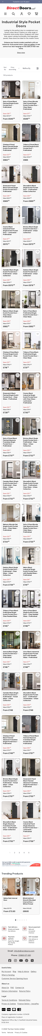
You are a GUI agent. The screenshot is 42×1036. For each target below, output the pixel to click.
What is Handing (8, 975)
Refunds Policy (24, 1000)
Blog (14, 971)
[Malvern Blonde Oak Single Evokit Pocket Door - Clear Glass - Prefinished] (11, 513)
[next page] (32, 852)
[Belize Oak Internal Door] (11, 887)
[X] (32, 960)
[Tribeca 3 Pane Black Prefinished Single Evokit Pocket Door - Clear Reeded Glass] (11, 599)
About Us (5, 987)
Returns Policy (24, 991)
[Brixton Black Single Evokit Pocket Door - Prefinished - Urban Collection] (31, 215)
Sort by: (10, 68)
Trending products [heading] (12, 873)
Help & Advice (23, 971)
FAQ (12, 987)
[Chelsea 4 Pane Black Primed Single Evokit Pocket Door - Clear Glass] (11, 340)
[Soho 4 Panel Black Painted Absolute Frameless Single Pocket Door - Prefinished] (11, 427)
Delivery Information (10, 991)
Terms (4, 1032)
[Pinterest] (27, 960)
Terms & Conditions (9, 1000)
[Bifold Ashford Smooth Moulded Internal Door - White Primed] (31, 887)
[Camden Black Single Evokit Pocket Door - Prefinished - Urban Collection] (11, 258)
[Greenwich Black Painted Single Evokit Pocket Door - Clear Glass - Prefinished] (11, 382)
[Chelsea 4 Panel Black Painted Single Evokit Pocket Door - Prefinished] (11, 133)
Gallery (33, 971)
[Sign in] (21, 13)
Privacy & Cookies (9, 1004)
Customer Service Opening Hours (15, 978)
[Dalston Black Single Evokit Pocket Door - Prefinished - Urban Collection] (31, 258)
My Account (6, 971)
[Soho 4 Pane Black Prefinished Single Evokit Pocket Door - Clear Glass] (31, 299)
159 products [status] (8, 75)
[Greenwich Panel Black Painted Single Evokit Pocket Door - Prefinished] (11, 174)
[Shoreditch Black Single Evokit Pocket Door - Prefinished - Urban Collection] (31, 174)
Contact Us (19, 987)
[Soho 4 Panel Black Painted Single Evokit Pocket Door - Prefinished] (11, 90)
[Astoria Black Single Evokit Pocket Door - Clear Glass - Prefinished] (11, 640)
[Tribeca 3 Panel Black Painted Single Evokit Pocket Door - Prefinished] (31, 133)
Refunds (10, 1032)
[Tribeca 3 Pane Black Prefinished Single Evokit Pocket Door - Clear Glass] (31, 340)
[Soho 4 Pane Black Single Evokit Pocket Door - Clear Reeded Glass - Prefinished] (31, 599)
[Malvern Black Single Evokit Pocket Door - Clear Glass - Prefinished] (11, 299)
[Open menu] (5, 13)
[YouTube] (21, 960)
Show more (21, 53)
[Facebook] (10, 960)
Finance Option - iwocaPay (28, 1004)
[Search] (13, 13)
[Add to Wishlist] (17, 83)
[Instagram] (15, 960)
